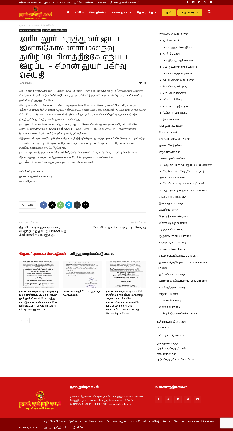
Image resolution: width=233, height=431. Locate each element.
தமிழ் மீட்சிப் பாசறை (172, 274)
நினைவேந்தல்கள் (171, 146)
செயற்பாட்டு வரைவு (171, 335)
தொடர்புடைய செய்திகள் (42, 254)
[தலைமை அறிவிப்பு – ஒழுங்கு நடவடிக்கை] (82, 274)
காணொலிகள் (166, 354)
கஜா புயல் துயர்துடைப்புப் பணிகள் (185, 190)
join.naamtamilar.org (120, 404)
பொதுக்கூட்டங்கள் (171, 126)
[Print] (77, 205)
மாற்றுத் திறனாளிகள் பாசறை (178, 314)
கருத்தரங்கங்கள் (169, 152)
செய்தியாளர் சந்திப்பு (176, 93)
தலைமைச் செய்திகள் (30, 30)
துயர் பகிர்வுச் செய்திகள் (54, 30)
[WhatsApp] (60, 205)
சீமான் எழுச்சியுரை (175, 87)
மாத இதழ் (154, 421)
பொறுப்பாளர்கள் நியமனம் (180, 67)
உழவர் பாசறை (168, 294)
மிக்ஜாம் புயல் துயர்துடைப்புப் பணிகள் (187, 165)
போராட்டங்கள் (168, 132)
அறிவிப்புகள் (171, 54)
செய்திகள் (96, 12)
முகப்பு (22, 25)
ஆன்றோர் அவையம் (172, 197)
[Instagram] (193, 2)
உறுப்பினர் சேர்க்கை (55, 421)
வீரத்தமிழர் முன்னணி (173, 223)
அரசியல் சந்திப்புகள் (176, 106)
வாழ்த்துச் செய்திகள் (179, 47)
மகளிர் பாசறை (168, 210)
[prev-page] (21, 320)
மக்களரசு (101, 2)
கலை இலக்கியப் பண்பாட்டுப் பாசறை (183, 281)
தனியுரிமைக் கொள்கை (201, 421)
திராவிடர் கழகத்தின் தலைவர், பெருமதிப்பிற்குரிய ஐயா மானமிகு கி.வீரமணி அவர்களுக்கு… (42, 231)
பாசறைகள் (120, 12)
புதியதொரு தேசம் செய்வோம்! (124, 2)
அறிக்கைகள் (171, 41)
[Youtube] (211, 2)
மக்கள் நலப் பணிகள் (172, 159)
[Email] (85, 205)
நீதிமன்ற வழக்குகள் (175, 113)
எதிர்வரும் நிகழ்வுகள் (180, 60)
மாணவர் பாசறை (170, 301)
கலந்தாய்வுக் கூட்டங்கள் (174, 139)
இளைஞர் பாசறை (171, 203)
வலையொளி (138, 421)
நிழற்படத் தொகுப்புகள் (171, 349)
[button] (209, 13)
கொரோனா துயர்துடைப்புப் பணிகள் (186, 184)
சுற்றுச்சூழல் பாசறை (172, 243)
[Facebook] (187, 2)
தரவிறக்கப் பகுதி (167, 343)
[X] (205, 2)
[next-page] (27, 320)
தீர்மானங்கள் (171, 119)
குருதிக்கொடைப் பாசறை (175, 236)
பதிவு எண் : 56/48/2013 (30, 2)
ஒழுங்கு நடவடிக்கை (179, 73)
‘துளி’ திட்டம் (75, 421)
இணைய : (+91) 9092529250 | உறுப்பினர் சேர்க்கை (68, 2)
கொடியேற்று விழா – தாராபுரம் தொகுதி (119, 227)
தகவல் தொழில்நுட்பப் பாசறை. (178, 256)
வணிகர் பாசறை (170, 307)
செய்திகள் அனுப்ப (117, 421)
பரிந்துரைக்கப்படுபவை (92, 254)
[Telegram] (199, 2)
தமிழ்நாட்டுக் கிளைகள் (171, 322)
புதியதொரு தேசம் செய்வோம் (176, 360)
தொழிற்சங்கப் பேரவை (174, 216)
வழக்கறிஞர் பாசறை (172, 287)
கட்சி (77, 12)
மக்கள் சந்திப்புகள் (174, 100)
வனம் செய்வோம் (174, 249)
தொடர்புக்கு (145, 12)
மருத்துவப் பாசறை (171, 230)
